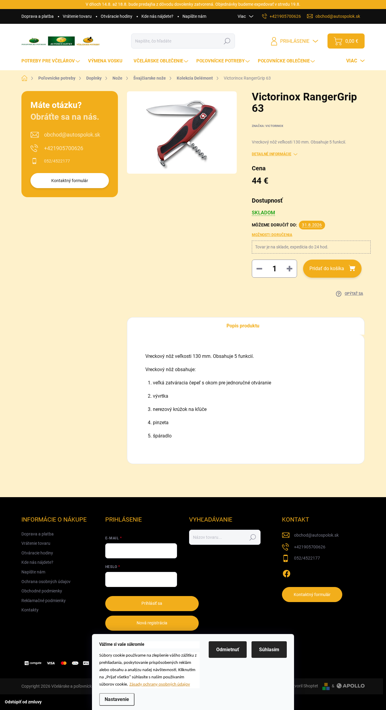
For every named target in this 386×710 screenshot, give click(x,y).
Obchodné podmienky (41, 591)
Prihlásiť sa (151, 603)
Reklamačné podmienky (43, 600)
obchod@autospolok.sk (72, 134)
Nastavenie (117, 699)
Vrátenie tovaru (77, 16)
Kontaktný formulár (69, 180)
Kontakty (30, 609)
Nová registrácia (152, 622)
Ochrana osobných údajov (46, 581)
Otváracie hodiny (116, 16)
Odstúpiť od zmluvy (23, 701)
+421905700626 (63, 148)
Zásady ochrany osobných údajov (159, 684)
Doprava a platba (37, 16)
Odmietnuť (227, 649)
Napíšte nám (194, 16)
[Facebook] (286, 572)
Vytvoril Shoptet (303, 685)
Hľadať (227, 41)
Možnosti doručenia (272, 235)
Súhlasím (269, 649)
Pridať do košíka (326, 268)
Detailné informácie (271, 154)
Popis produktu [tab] (242, 326)
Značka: (267, 126)
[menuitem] (51, 61)
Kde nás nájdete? (157, 16)
